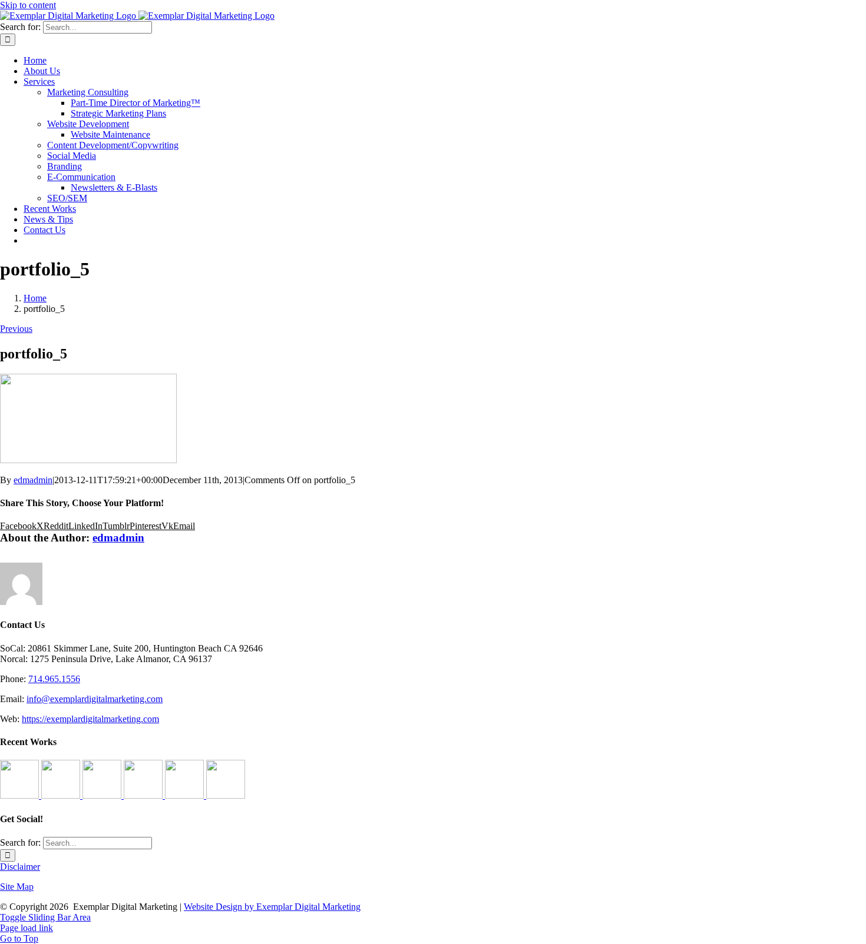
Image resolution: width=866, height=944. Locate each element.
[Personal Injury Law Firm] (225, 795)
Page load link (26, 928)
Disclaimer (20, 867)
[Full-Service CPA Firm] (144, 795)
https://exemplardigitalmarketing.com (90, 719)
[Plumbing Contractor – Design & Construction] (20, 795)
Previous (16, 329)
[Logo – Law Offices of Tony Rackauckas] (61, 795)
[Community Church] (185, 795)
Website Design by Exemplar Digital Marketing (272, 907)
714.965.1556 (54, 679)
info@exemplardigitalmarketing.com (95, 699)
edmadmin (33, 480)
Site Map (17, 887)
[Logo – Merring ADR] (103, 795)
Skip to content (28, 5)
